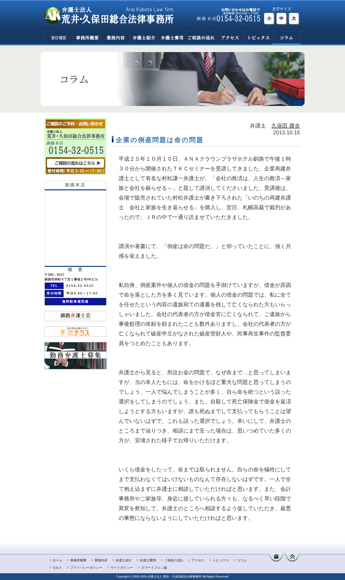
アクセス (230, 37)
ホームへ (276, 558)
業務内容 (115, 37)
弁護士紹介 (143, 37)
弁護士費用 (172, 37)
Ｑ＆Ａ (57, 567)
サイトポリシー (122, 567)
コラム (286, 37)
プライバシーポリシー (86, 567)
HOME (58, 37)
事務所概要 (87, 37)
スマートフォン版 (154, 567)
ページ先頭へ (292, 558)
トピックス (258, 37)
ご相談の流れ (201, 37)
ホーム (57, 560)
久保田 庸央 (285, 126)
